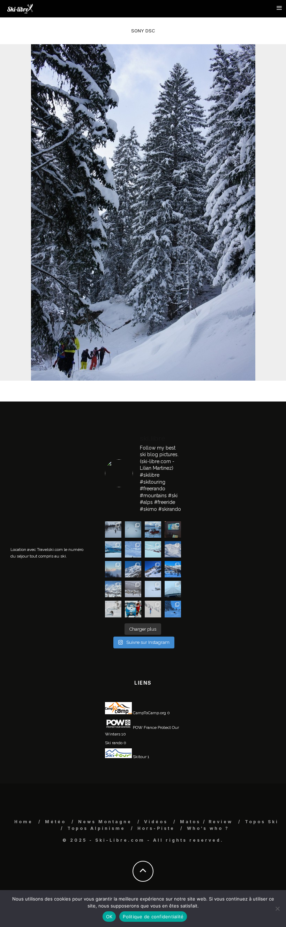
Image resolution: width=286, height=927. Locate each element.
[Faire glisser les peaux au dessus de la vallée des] (153, 549)
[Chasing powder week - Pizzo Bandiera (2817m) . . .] (173, 569)
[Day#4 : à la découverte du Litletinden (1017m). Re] (133, 529)
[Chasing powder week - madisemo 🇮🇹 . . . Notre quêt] (113, 609)
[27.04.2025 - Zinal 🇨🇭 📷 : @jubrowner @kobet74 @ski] (133, 569)
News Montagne (105, 821)
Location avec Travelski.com (36, 549)
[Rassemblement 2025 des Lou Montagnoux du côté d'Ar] (153, 569)
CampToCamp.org (149, 712)
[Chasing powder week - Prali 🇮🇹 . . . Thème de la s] (133, 609)
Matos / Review (206, 821)
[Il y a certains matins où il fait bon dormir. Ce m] (153, 609)
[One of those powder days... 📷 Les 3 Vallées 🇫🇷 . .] (173, 549)
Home (23, 821)
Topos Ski (262, 821)
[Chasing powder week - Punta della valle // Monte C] (113, 589)
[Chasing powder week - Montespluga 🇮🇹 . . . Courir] (173, 589)
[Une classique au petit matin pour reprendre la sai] (113, 569)
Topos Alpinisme (96, 828)
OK (109, 916)
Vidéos (156, 821)
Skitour (139, 756)
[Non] (277, 908)
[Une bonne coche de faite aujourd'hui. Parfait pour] (173, 609)
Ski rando (113, 742)
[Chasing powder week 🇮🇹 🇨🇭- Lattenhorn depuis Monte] (153, 589)
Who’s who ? (208, 828)
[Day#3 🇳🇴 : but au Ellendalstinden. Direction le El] (153, 529)
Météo (55, 821)
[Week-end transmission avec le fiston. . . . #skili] (133, 549)
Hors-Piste (156, 828)
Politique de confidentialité (153, 916)
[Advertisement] (62, 472)
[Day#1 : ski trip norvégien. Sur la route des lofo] (113, 549)
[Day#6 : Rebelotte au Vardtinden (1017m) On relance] (113, 529)
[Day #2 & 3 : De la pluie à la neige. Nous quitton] (173, 529)
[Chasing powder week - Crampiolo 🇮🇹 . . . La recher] (133, 589)
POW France (144, 727)
